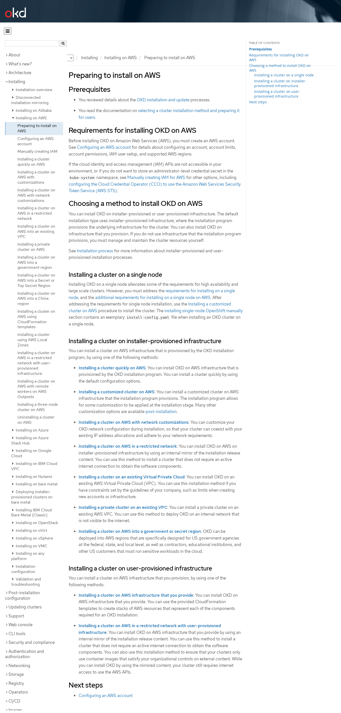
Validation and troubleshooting (26, 581)
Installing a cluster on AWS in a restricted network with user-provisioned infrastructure (36, 363)
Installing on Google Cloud (31, 453)
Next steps (258, 102)
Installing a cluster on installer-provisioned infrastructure (280, 83)
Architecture (19, 72)
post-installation (161, 411)
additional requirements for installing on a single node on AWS (152, 297)
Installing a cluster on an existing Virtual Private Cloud (131, 477)
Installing (16, 81)
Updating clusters (25, 607)
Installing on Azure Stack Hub (30, 440)
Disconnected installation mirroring (29, 100)
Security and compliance (31, 642)
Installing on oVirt (31, 530)
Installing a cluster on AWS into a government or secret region (140, 531)
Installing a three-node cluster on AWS (37, 407)
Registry (16, 683)
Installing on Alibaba (33, 110)
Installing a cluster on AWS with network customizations (36, 195)
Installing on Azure (32, 430)
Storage (16, 674)
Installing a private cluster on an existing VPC (123, 507)
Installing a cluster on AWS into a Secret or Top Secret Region (36, 280)
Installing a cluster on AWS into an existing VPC (36, 231)
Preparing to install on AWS (37, 128)
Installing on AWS (120, 57)
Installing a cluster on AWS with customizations (36, 177)
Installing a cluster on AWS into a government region (36, 262)
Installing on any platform (27, 556)
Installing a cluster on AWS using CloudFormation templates (36, 319)
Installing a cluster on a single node (284, 75)
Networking (19, 665)
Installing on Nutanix (33, 476)
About (14, 55)
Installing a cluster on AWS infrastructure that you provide (136, 595)
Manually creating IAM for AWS (156, 177)
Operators (18, 692)
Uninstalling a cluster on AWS (36, 420)
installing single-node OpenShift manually (204, 310)
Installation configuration (23, 569)
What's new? (20, 64)
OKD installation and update (163, 100)
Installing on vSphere (34, 538)
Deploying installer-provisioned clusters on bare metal (31, 497)
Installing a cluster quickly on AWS (33, 161)
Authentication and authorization (24, 654)
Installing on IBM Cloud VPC (34, 466)
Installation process (95, 251)
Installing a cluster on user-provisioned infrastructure (277, 94)
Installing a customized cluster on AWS (117, 392)
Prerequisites (260, 49)
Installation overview (33, 89)
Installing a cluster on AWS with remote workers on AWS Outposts (36, 389)
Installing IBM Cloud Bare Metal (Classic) (31, 512)
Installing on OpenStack (36, 522)
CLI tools (16, 633)
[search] (63, 43)
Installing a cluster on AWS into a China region (36, 298)
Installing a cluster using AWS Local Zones (33, 340)
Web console (20, 624)
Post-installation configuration (22, 595)
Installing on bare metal (36, 484)
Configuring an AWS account (35, 141)
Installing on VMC (31, 546)
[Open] (7, 31)
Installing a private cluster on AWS (33, 247)
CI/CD (14, 701)
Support (16, 616)
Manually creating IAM (37, 151)
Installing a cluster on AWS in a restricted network (36, 213)
